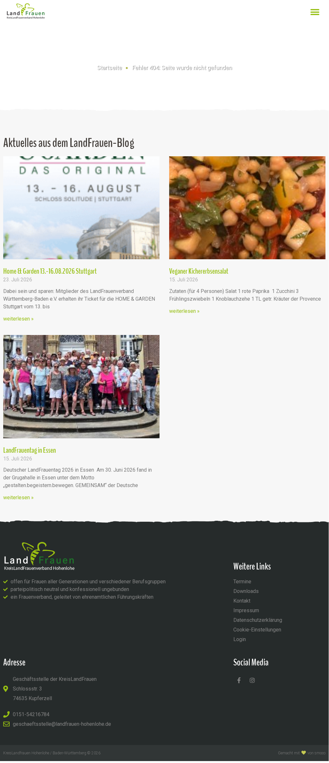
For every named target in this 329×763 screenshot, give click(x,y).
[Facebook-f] (239, 680)
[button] (315, 12)
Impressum (246, 610)
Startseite (109, 67)
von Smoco (316, 753)
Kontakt (241, 601)
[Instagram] (252, 680)
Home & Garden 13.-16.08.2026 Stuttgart (50, 271)
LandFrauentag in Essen (29, 450)
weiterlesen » (18, 319)
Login (239, 639)
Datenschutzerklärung (257, 620)
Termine (242, 582)
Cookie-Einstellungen (257, 630)
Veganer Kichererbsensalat (198, 271)
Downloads (246, 591)
